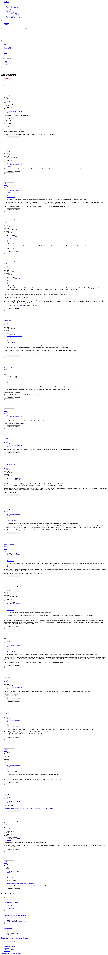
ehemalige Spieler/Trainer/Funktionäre (16, 921)
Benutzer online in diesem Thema (14, 938)
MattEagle (6, 776)
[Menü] (1, 20)
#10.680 (9, 873)
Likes (5, 97)
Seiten (5, 53)
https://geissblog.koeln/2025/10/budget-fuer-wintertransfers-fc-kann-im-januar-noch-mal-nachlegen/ (28, 808)
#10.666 (9, 337)
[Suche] (1, 40)
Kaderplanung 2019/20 (11, 929)
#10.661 (9, 113)
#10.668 (9, 418)
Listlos (16, 570)
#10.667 (9, 379)
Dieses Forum (7, 48)
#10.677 (9, 766)
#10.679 (9, 840)
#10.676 (9, 721)
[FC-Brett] (25, 39)
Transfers (9, 934)
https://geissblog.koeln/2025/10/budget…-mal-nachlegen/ (21, 883)
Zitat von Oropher (11, 342)
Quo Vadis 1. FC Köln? (11, 902)
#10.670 (9, 481)
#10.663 (9, 192)
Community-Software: (11, 953)
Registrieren (7, 24)
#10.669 (9, 446)
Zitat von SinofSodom (12, 726)
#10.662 (9, 166)
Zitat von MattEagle (12, 771)
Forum (5, 51)
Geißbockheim (10, 908)
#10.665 (9, 280)
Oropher (19, 305)
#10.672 (9, 556)
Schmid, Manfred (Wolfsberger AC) (15, 915)
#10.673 (9, 605)
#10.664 (9, 238)
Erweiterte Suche (8, 55)
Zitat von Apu (10, 285)
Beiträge (6, 100)
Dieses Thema (7, 47)
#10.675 (9, 688)
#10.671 (9, 515)
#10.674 (9, 646)
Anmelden (6, 23)
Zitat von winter (11, 197)
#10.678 (9, 802)
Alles (5, 44)
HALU (5, 944)
